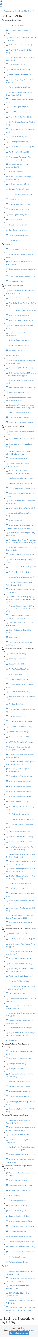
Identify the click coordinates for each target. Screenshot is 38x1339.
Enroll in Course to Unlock (19, 1333)
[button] (1, 2)
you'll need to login (27, 1330)
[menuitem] (1, 5)
